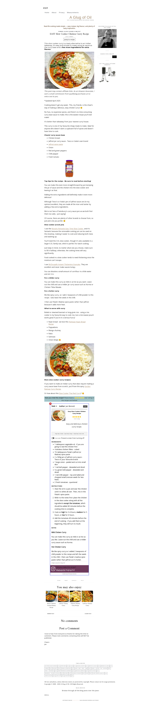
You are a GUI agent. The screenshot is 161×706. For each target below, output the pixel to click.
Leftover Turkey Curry (63, 605)
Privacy (62, 12)
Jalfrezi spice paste (55, 144)
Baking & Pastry (81, 665)
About (54, 12)
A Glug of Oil (80, 17)
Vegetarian (67, 675)
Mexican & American (80, 670)
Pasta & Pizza (92, 670)
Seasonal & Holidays (77, 673)
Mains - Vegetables (49, 670)
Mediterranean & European (64, 670)
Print (85, 406)
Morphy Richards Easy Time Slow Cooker (67, 229)
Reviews (66, 673)
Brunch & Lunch (105, 665)
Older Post (88, 613)
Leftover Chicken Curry (87, 605)
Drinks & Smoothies (66, 668)
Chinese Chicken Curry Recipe (75, 605)
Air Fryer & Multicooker (51, 665)
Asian (71, 665)
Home (47, 12)
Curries (60, 31)
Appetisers (63, 665)
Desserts (55, 668)
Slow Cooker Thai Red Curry (70, 393)
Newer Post (50, 613)
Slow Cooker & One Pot (72, 31)
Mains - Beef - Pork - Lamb (81, 668)
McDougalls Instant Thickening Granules (64, 264)
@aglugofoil (60, 570)
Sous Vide (58, 675)
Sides (87, 673)
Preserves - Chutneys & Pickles (52, 673)
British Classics (93, 665)
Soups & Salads (48, 675)
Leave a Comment (69, 36)
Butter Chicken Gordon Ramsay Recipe (51, 606)
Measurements (73, 12)
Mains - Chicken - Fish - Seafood (99, 668)
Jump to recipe (69, 39)
